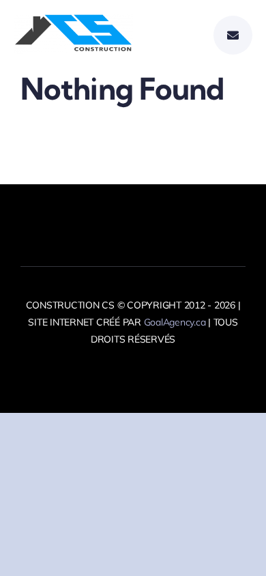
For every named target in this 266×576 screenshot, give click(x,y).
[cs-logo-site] (73, 20)
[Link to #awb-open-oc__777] (232, 35)
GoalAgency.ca (175, 322)
